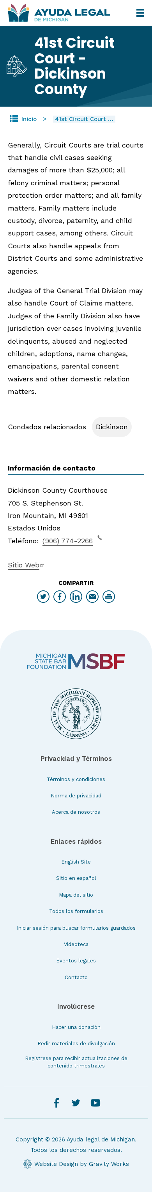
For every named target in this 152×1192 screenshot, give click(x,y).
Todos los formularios (76, 911)
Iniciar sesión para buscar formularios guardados (76, 928)
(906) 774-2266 (67, 541)
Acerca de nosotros (76, 812)
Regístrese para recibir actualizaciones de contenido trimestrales (76, 1061)
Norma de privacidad (76, 796)
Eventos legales (76, 961)
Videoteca (76, 944)
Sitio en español (76, 878)
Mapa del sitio (76, 895)
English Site (76, 862)
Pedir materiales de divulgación (76, 1043)
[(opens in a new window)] (76, 661)
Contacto (76, 977)
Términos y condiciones (76, 779)
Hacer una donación (76, 1027)
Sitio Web (23, 565)
